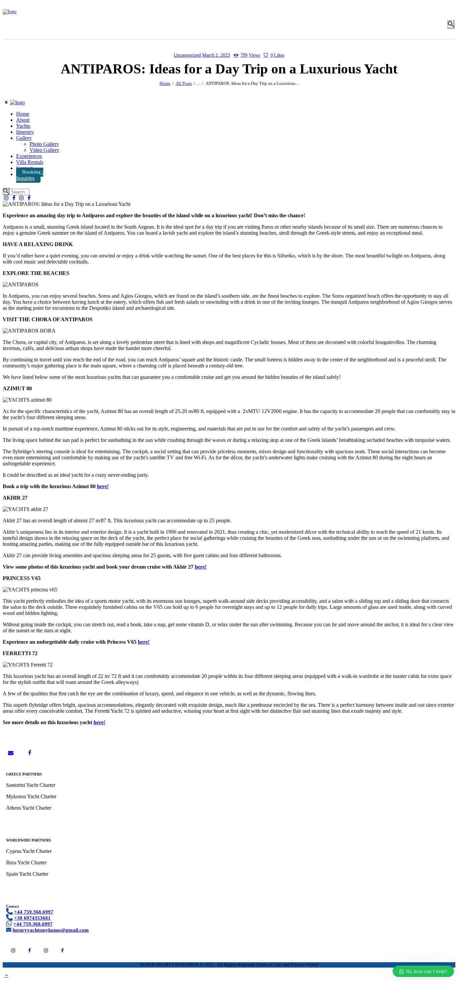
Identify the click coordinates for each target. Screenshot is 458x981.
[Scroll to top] (6, 975)
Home (165, 83)
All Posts (184, 83)
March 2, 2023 (216, 55)
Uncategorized (187, 55)
